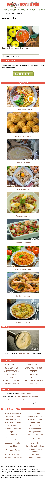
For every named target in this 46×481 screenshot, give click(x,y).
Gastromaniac (35, 454)
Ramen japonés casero (23, 109)
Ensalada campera (23, 216)
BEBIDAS (33, 383)
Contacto (41, 10)
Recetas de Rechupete (35, 416)
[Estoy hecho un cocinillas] (23, 5)
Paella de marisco (23, 296)
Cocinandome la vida (35, 435)
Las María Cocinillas (13, 413)
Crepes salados (23, 189)
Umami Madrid (35, 428)
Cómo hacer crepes (23, 163)
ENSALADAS (33, 374)
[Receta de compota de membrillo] (23, 36)
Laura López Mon (35, 439)
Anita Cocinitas (35, 457)
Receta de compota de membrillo (16, 48)
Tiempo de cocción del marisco (20, 400)
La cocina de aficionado (13, 454)
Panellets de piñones (23, 136)
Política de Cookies (15, 467)
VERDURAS (11, 374)
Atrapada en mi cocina (12, 428)
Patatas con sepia (23, 323)
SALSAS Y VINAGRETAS (11, 380)
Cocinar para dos (35, 425)
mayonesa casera (24, 353)
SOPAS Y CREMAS (11, 383)
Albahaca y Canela (13, 450)
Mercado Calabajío (13, 419)
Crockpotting (35, 413)
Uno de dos (35, 443)
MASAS (11, 377)
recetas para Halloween (14, 403)
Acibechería (13, 435)
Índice (6, 10)
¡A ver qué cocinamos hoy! (13, 457)
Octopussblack (35, 432)
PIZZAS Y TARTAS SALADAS (33, 380)
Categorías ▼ (23, 10)
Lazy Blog (13, 446)
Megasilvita (13, 432)
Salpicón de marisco (23, 243)
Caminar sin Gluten (13, 425)
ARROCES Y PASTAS (11, 365)
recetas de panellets (25, 394)
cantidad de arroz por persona (26, 397)
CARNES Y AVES (11, 368)
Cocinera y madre (35, 419)
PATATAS (33, 371)
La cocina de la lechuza (35, 446)
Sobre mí (33, 10)
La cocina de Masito (12, 443)
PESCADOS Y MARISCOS (33, 368)
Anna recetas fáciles (13, 422)
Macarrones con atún (23, 269)
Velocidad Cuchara (13, 416)
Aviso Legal (4, 467)
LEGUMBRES (33, 365)
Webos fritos (35, 422)
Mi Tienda (13, 10)
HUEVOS (33, 377)
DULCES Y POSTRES (11, 371)
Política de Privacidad (28, 467)
